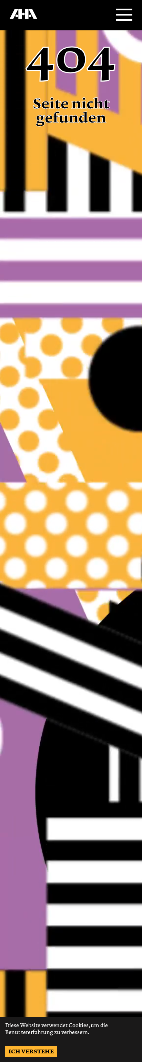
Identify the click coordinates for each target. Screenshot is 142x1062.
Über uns (18, 21)
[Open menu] (124, 15)
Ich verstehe (31, 1051)
